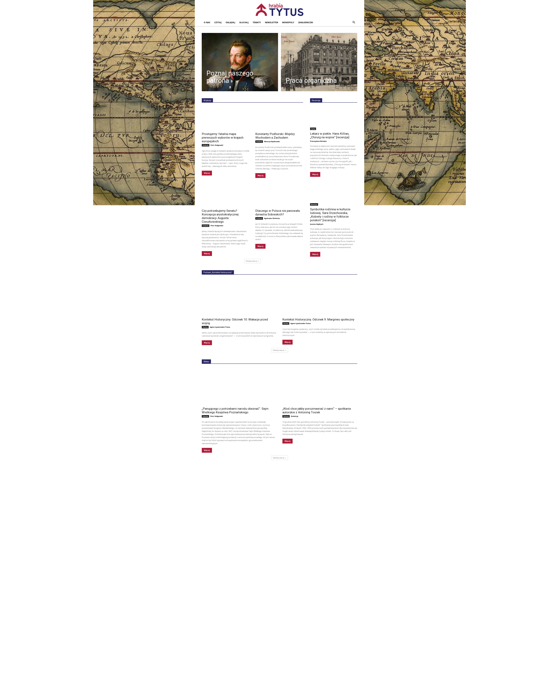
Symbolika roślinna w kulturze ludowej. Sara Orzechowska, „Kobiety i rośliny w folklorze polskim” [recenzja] (330, 215)
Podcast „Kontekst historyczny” (218, 272)
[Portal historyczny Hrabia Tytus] (279, 9)
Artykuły (205, 145)
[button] (353, 22)
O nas (207, 22)
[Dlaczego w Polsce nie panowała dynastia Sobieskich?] (279, 195)
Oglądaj (230, 22)
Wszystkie (221, 94)
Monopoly (288, 22)
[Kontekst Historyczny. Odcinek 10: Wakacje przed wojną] (239, 297)
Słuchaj (244, 22)
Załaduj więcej (251, 261)
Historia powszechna (294, 94)
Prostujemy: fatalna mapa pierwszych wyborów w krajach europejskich (222, 137)
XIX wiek (266, 94)
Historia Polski (297, 96)
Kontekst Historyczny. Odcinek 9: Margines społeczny (318, 319)
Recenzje (316, 100)
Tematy (257, 22)
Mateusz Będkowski (272, 141)
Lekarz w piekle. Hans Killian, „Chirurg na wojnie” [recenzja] (329, 135)
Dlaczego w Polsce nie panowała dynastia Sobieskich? (277, 212)
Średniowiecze (236, 94)
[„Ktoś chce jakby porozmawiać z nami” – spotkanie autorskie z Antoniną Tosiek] (319, 386)
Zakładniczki (305, 22)
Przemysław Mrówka (318, 141)
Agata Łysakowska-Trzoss (220, 327)
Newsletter (271, 22)
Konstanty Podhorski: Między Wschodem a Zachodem (275, 135)
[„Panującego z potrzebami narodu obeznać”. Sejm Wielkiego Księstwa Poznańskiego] (239, 386)
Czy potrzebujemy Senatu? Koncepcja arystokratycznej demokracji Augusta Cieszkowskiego (220, 216)
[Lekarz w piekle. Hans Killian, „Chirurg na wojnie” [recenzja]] (333, 118)
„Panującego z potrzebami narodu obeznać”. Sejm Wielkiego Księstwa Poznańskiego (235, 410)
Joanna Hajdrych (316, 224)
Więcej (207, 173)
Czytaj (218, 22)
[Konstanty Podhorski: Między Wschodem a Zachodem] (279, 118)
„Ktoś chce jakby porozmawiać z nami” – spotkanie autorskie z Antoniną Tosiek (316, 410)
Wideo (206, 361)
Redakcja (294, 416)
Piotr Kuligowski (216, 145)
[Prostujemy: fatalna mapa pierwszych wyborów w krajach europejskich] (226, 118)
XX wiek (277, 94)
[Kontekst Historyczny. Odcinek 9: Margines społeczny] (319, 297)
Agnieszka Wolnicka (272, 218)
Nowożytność (252, 94)
